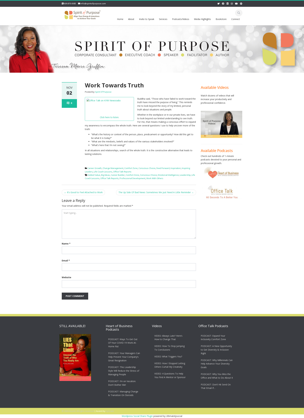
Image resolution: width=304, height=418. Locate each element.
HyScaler (110, 411)
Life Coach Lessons (103, 171)
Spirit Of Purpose (103, 91)
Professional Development (132, 178)
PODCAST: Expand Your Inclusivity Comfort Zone (213, 337)
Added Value (94, 175)
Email (66, 260)
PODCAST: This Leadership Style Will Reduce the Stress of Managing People (123, 371)
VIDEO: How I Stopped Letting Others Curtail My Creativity (169, 365)
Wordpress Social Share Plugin (137, 416)
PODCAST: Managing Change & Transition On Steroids (123, 393)
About (131, 19)
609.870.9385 (70, 3)
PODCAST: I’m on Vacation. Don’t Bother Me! (122, 383)
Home (120, 19)
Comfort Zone (131, 168)
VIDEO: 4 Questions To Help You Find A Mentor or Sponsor (170, 375)
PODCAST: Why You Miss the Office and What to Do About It (217, 376)
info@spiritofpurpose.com (93, 3)
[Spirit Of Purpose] (82, 14)
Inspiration (176, 168)
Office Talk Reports (122, 171)
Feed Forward (163, 168)
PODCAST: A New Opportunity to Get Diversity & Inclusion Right (216, 350)
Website (66, 277)
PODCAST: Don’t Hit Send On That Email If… (216, 386)
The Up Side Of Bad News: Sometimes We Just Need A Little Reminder (156, 192)
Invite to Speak (146, 19)
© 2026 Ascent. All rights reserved (78, 411)
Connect (235, 19)
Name (66, 243)
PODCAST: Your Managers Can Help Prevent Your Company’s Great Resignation (124, 357)
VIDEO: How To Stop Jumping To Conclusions (169, 348)
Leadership (185, 175)
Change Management (113, 168)
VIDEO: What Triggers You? (168, 356)
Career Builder (118, 175)
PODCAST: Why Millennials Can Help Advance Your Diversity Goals (217, 364)
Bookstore (221, 19)
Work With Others (154, 178)
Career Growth (94, 168)
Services (163, 19)
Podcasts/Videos (180, 19)
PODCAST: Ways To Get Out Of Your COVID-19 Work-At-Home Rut (122, 343)
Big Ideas (105, 175)
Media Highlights (202, 19)
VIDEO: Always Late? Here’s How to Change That (168, 337)
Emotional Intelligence (168, 175)
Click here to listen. (109, 117)
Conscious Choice (147, 168)
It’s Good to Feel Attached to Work (83, 192)
